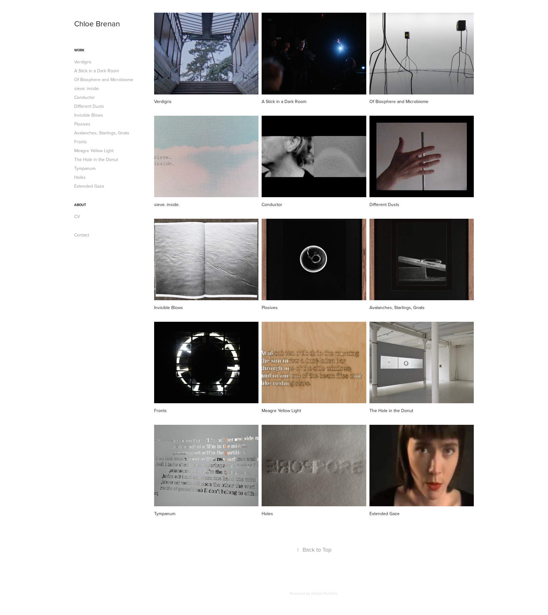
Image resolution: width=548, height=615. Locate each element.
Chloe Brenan (97, 23)
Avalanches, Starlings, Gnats (101, 133)
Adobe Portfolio (324, 593)
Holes (80, 177)
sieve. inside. (87, 88)
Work (79, 50)
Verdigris (83, 62)
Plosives (82, 124)
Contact (81, 235)
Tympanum (84, 168)
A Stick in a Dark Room (96, 71)
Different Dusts (89, 106)
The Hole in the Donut (96, 159)
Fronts (80, 142)
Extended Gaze (89, 186)
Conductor (84, 97)
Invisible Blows (88, 115)
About (80, 204)
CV (77, 216)
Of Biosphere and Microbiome (103, 79)
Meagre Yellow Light (94, 150)
